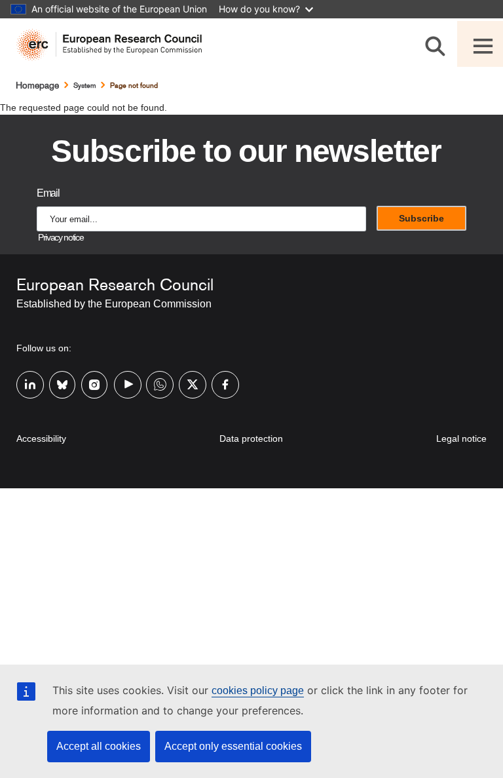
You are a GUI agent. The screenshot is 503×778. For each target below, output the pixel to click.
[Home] (114, 45)
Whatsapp (154, 383)
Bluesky (57, 383)
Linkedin (24, 383)
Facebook (220, 383)
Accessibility (41, 438)
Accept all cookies (98, 746)
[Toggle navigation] (480, 44)
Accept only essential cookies (233, 746)
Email (48, 193)
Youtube (122, 383)
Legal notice (461, 438)
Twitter (187, 383)
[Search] (438, 43)
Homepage (37, 85)
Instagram (89, 383)
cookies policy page (258, 690)
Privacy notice (60, 238)
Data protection (251, 438)
